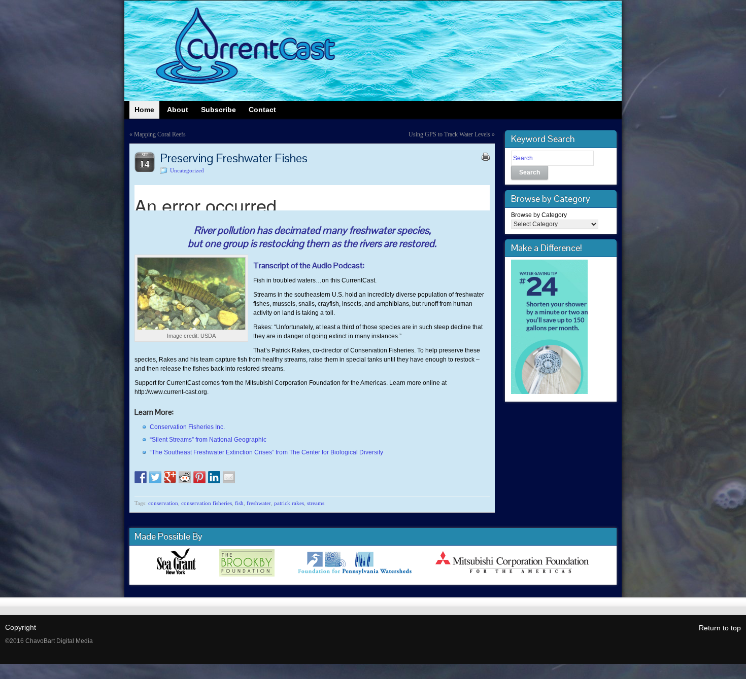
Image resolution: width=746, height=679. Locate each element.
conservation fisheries (206, 503)
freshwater (259, 503)
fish (239, 503)
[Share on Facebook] (140, 477)
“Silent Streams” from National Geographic (208, 439)
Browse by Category (539, 215)
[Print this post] (486, 157)
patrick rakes (289, 503)
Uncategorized (187, 170)
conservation (163, 503)
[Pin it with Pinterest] (199, 477)
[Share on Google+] (170, 477)
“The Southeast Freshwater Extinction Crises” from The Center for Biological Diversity (266, 452)
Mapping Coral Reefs (160, 134)
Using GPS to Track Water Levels (449, 134)
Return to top (720, 628)
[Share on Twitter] (155, 477)
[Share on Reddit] (185, 477)
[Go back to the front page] (373, 51)
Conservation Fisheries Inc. (187, 427)
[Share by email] (229, 477)
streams (315, 503)
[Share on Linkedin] (214, 477)
